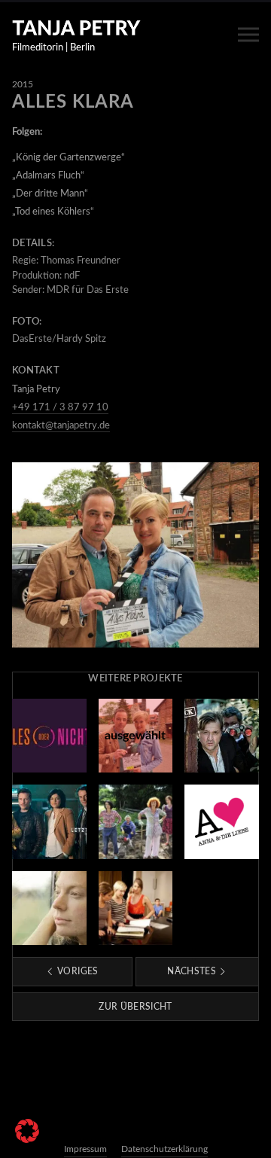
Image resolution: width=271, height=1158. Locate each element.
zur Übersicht (135, 1006)
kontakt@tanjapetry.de (61, 426)
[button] (27, 1131)
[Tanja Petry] (76, 27)
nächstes (192, 971)
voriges (77, 971)
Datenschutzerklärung (164, 1148)
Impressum (85, 1148)
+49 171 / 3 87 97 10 (60, 408)
